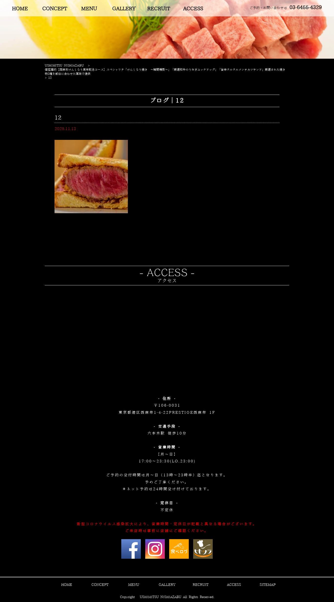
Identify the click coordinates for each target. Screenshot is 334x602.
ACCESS (193, 8)
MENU (89, 8)
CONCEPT (54, 8)
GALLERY (124, 8)
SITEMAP (268, 585)
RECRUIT (158, 8)
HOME (20, 8)
